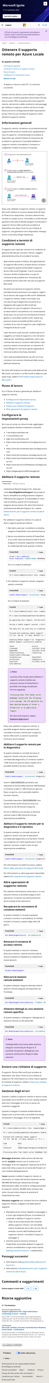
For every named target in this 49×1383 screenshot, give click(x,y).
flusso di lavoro (9, 72)
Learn (4, 43)
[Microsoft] (24, 25)
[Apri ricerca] (39, 25)
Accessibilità (27, 1376)
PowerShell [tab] (7, 483)
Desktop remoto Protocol (17, 1250)
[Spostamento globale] (2, 25)
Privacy (40, 1370)
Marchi (39, 1376)
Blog (21, 1370)
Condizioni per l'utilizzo (11, 1376)
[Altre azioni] (45, 43)
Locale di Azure (24, 43)
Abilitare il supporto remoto (18, 403)
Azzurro (12, 43)
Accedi (44, 25)
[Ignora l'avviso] (45, 4)
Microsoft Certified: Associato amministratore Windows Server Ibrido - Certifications (24, 1328)
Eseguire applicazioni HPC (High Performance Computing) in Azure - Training (19, 1313)
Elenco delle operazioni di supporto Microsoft (23, 868)
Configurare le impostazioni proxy (17, 75)
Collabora (31, 1370)
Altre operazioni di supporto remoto (21, 409)
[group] (26, 557)
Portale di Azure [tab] (19, 483)
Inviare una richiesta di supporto (20, 406)
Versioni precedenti (9, 1370)
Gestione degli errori (19, 719)
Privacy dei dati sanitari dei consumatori (17, 1373)
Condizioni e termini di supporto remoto (19, 69)
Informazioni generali (12, 66)
